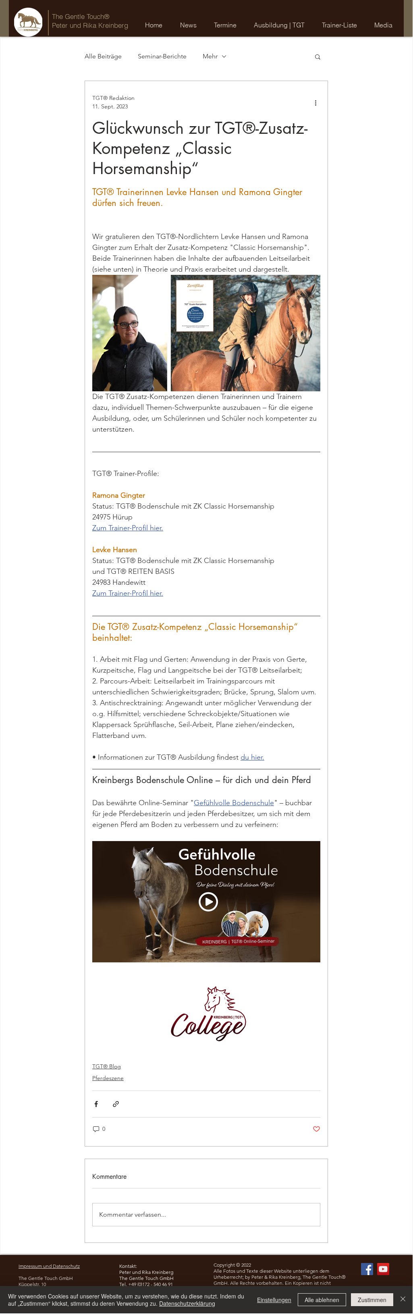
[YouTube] (383, 1269)
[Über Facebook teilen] (96, 1104)
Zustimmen (372, 1300)
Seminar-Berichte (162, 56)
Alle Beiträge (103, 56)
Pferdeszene (108, 1078)
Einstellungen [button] (274, 1300)
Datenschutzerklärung (187, 1303)
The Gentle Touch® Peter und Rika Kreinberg (90, 20)
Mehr (210, 56)
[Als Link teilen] (116, 1104)
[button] (227, 25)
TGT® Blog (106, 1066)
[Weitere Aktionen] (315, 102)
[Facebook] (367, 1269)
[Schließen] (403, 1299)
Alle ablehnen (322, 1300)
